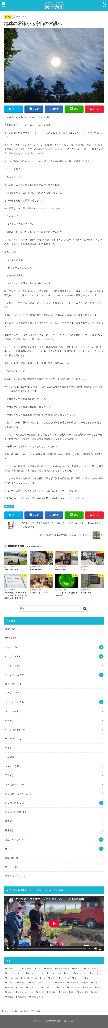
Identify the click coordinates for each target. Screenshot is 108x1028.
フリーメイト (13, 711)
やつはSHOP (14, 656)
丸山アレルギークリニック (42, 983)
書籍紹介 (11, 857)
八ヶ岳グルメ (14, 784)
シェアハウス (81, 973)
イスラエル (13, 665)
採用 (9, 830)
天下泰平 (52, 1021)
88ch (10, 629)
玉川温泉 (52, 992)
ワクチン (10, 983)
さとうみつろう (63, 969)
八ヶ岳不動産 (14, 803)
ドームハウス (14, 702)
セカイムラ (96, 973)
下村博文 (23, 983)
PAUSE (49, 969)
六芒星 (61, 987)
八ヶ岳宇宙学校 (15, 812)
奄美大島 (88, 987)
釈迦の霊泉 (84, 992)
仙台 (95, 983)
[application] (54, 923)
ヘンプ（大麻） (15, 729)
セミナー (12, 693)
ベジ (43, 978)
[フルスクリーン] (100, 948)
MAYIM (11, 638)
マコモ (10, 748)
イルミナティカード (15, 973)
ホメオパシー (13, 738)
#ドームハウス (13, 969)
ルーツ (89, 978)
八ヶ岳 (20, 987)
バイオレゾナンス (30, 978)
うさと (11, 647)
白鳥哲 (63, 992)
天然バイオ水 (74, 987)
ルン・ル (78, 978)
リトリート (65, 978)
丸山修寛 (60, 983)
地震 (9, 821)
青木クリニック (38, 997)
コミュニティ (13, 684)
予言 (9, 775)
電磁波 (10, 997)
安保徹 (10, 992)
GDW (39, 969)
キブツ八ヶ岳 (14, 674)
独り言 (8, 17)
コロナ (68, 973)
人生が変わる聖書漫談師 (78, 983)
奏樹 (98, 987)
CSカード (28, 969)
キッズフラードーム (36, 973)
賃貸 (73, 992)
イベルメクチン (92, 969)
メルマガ (12, 766)
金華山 (96, 992)
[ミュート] (95, 948)
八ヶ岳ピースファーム (18, 793)
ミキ (9, 757)
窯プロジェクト (15, 876)
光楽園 (10, 987)
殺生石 (41, 992)
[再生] (8, 948)
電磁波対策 (22, 997)
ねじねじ (77, 969)
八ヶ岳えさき (33, 987)
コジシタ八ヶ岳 (55, 973)
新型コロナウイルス (18, 839)
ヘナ (9, 720)
